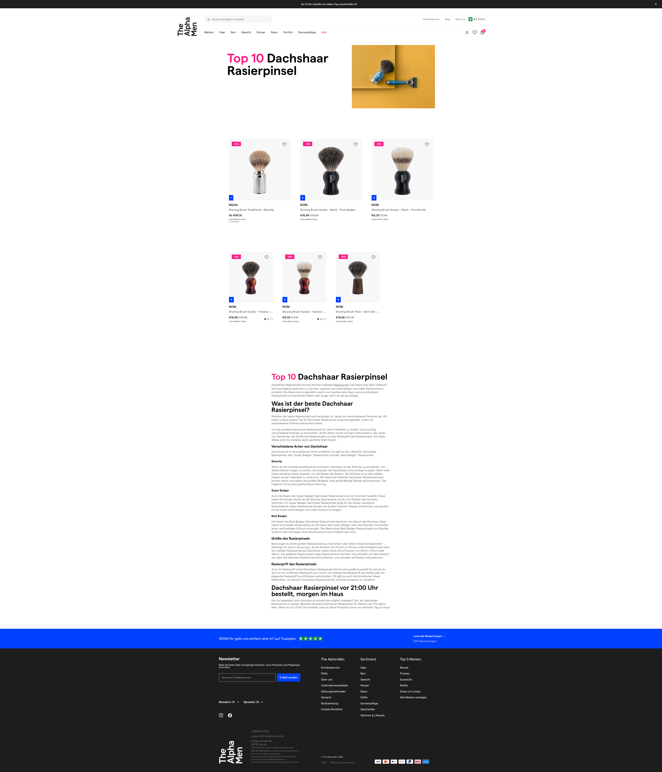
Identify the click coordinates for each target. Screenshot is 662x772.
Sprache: (250, 702)
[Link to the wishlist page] (474, 32)
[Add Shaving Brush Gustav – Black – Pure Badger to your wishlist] (355, 144)
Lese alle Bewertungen (427, 636)
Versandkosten (260, 750)
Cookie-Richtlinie (332, 709)
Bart (363, 673)
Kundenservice (330, 667)
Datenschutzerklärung (342, 762)
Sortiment (368, 659)
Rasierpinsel (341, 385)
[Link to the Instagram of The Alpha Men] (221, 715)
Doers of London (410, 691)
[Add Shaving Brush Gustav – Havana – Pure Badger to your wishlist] (266, 257)
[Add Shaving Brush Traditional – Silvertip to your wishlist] (284, 144)
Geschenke (368, 709)
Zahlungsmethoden (333, 691)
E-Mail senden (289, 677)
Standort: (225, 702)
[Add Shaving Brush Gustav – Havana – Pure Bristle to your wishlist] (320, 257)
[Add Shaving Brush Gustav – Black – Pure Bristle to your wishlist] (427, 144)
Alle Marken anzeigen (413, 697)
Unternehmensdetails (334, 685)
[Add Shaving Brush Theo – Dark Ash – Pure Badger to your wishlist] (373, 257)
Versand (326, 697)
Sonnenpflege (369, 703)
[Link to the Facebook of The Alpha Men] (230, 715)
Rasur (364, 691)
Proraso (405, 673)
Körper (365, 685)
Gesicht (365, 679)
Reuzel (404, 667)
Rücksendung (329, 703)
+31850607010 (260, 731)
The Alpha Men (333, 659)
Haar (363, 667)
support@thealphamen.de (267, 736)
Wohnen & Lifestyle (373, 715)
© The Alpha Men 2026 (332, 757)
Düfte (364, 697)
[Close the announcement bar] (656, 4)
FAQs (324, 673)
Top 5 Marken (410, 659)
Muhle (404, 685)
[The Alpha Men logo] (187, 26)
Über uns (326, 679)
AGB (323, 762)
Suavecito (406, 679)
